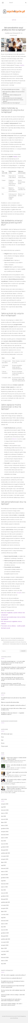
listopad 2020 (4, 936)
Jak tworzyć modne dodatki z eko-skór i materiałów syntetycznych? (11, 1004)
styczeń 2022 (4, 893)
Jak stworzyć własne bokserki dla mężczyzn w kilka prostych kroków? (12, 639)
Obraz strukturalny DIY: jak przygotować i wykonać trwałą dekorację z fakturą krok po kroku (12, 679)
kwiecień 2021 (4, 920)
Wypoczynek (4, 746)
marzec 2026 (4, 813)
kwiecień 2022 (4, 883)
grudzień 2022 (5, 877)
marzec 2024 (4, 837)
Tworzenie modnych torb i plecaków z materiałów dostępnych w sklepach (11, 999)
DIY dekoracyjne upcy (6, 734)
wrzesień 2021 (5, 905)
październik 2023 (5, 853)
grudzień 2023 (5, 847)
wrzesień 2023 (5, 856)
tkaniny (15, 156)
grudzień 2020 (5, 933)
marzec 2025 (4, 825)
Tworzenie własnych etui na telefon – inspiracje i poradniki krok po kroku (15, 643)
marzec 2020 (4, 960)
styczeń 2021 (4, 930)
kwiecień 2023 (4, 868)
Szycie (14, 20)
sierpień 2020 (4, 945)
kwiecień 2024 (4, 834)
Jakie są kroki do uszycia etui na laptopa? (12, 98)
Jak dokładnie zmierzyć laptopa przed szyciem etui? (12, 95)
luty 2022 (3, 890)
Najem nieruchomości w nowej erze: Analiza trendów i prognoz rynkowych (17, 787)
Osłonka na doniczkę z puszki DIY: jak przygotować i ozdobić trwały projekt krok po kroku (13, 685)
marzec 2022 (4, 887)
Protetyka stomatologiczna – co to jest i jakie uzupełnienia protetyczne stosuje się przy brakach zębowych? (13, 663)
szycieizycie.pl (13, 35)
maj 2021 (3, 917)
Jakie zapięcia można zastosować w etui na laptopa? (13, 100)
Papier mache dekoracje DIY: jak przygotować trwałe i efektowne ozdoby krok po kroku (13, 673)
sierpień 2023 (4, 859)
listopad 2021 (4, 899)
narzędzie (19, 592)
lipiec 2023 (4, 862)
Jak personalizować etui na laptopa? (11, 102)
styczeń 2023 (4, 874)
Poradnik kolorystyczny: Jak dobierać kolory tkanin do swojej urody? (12, 981)
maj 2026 (3, 807)
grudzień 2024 (5, 828)
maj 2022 (3, 880)
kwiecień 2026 (4, 810)
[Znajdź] (26, 2)
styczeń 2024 (4, 844)
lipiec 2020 (4, 948)
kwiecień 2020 (5, 957)
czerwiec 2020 (5, 951)
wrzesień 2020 (5, 942)
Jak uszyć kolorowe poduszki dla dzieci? (11, 978)
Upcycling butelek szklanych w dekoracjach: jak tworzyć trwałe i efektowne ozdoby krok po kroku (13, 668)
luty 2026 (3, 816)
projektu (21, 65)
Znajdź (23, 651)
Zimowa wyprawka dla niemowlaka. (10, 702)
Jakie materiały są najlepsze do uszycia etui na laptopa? (13, 92)
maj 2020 (3, 954)
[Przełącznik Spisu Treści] (22, 89)
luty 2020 (3, 963)
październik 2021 (5, 902)
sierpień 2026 (4, 804)
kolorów (14, 439)
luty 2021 (3, 926)
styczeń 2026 (4, 819)
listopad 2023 (4, 850)
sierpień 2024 (4, 831)
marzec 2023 (4, 871)
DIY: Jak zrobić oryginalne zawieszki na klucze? (13, 705)
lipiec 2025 (4, 822)
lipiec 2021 (4, 911)
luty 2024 (3, 840)
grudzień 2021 (4, 896)
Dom (2, 737)
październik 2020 (5, 939)
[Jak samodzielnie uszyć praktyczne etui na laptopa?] (13, 45)
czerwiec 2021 (4, 914)
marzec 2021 (4, 923)
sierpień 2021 (4, 908)
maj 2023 (3, 865)
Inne (2, 740)
